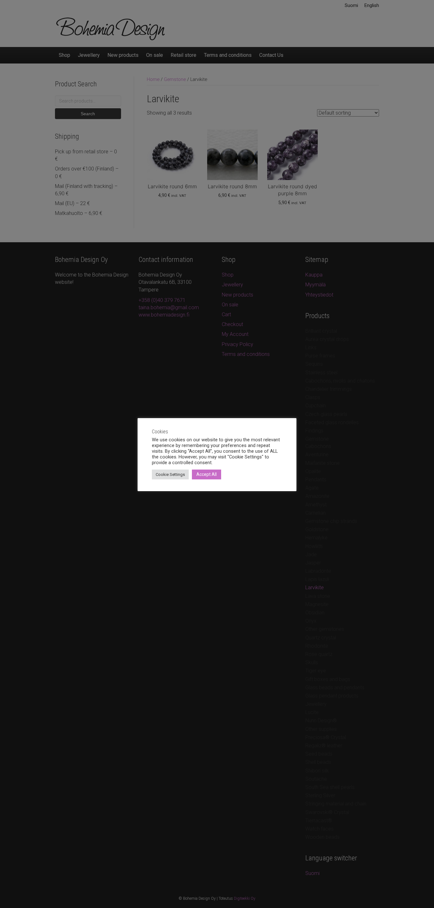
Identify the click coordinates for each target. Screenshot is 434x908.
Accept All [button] (206, 474)
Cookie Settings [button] (170, 474)
